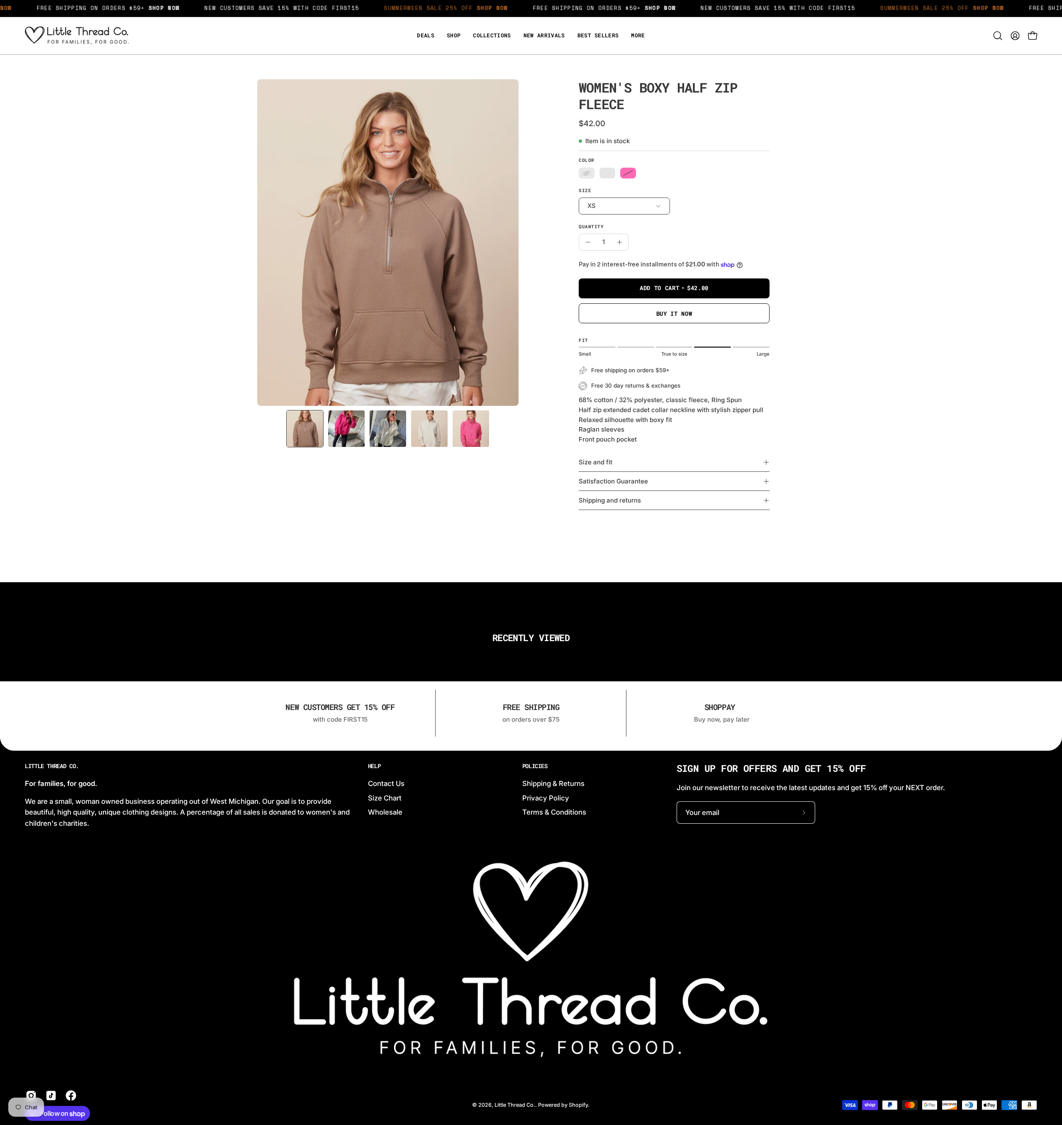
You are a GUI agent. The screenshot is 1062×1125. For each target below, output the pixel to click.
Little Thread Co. (52, 766)
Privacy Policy (545, 797)
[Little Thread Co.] (77, 35)
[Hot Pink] (628, 173)
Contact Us (386, 783)
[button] (638, 35)
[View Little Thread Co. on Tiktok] (49, 1095)
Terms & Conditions (554, 812)
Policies (535, 766)
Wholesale (385, 812)
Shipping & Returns (553, 783)
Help (374, 766)
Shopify (578, 1105)
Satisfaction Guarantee (613, 481)
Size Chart (385, 797)
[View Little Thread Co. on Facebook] (69, 1095)
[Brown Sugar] (586, 173)
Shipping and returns (610, 500)
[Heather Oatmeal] (607, 173)
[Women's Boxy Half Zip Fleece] (305, 428)
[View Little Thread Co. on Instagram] (29, 1095)
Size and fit (595, 462)
